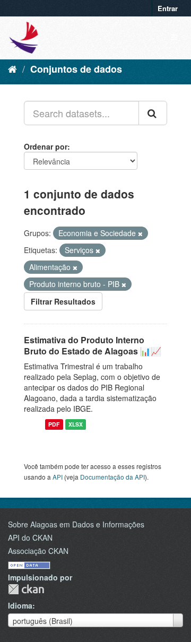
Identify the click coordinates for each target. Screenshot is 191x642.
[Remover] (140, 233)
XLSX (75, 424)
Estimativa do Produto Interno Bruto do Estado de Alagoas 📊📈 (92, 345)
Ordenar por (45, 146)
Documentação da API (112, 476)
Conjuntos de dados (76, 69)
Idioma (20, 605)
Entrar (168, 8)
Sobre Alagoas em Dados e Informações (76, 524)
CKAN (26, 589)
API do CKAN (30, 537)
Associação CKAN (38, 550)
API (58, 476)
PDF (53, 424)
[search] (152, 113)
